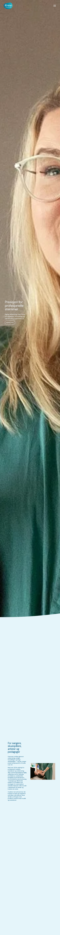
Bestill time (9, 322)
